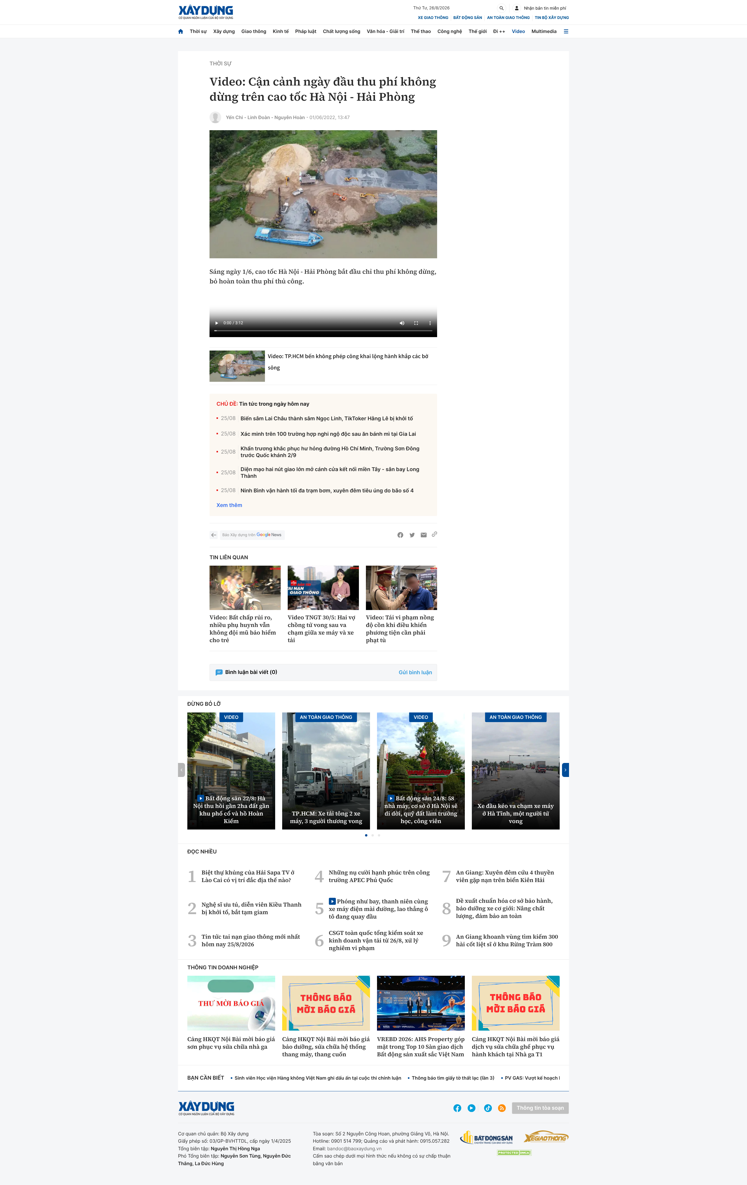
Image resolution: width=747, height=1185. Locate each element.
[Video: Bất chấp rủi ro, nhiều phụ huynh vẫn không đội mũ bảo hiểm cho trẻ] (245, 588)
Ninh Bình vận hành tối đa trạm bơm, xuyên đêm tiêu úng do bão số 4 (327, 491)
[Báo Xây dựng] (206, 12)
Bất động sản (467, 17)
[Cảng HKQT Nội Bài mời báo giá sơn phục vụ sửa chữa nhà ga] (231, 1003)
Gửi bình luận (415, 673)
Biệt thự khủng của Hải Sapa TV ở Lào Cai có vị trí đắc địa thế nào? (248, 876)
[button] (366, 835)
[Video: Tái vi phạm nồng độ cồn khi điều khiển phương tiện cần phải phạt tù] (401, 588)
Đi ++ (499, 31)
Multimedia (544, 31)
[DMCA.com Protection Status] (514, 1153)
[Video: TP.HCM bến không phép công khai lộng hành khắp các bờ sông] (237, 366)
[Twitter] (412, 535)
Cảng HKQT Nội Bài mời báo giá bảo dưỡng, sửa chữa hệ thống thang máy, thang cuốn (326, 1046)
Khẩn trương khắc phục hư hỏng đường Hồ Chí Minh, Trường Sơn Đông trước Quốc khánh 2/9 (330, 452)
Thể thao (421, 31)
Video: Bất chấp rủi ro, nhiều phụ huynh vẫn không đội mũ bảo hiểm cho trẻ (243, 629)
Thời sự (198, 31)
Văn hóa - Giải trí (385, 31)
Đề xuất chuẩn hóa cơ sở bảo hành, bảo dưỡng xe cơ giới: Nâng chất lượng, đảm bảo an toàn (504, 908)
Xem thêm (229, 505)
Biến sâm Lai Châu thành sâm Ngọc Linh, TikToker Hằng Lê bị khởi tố (327, 419)
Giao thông (253, 31)
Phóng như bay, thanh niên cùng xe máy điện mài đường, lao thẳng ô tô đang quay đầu (378, 908)
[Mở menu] (566, 31)
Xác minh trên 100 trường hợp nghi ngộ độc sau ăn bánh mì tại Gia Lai (328, 434)
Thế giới (478, 31)
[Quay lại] (214, 535)
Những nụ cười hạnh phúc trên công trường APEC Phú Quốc (379, 876)
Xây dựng (224, 31)
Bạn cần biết (205, 1078)
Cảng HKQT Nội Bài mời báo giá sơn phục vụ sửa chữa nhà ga (231, 1042)
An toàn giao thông (508, 17)
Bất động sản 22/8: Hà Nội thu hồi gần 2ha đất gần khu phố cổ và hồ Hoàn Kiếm (231, 809)
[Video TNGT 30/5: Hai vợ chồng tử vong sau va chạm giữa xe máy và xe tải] (323, 588)
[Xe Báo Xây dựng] (546, 1136)
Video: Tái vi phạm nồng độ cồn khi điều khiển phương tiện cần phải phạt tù (400, 629)
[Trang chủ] (180, 31)
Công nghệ (449, 31)
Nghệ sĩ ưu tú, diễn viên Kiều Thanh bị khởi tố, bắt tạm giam (252, 908)
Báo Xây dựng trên (238, 535)
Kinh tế (281, 31)
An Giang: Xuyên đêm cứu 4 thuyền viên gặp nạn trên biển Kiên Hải (505, 876)
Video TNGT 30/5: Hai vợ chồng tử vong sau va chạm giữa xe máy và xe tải (321, 629)
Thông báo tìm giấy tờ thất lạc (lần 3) (453, 1078)
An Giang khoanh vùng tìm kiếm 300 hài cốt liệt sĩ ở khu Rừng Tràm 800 (507, 940)
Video (518, 31)
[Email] (423, 535)
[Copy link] (434, 535)
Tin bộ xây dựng (552, 17)
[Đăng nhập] (516, 8)
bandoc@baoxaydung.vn (354, 1148)
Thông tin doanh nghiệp (223, 968)
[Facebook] (400, 535)
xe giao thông (433, 17)
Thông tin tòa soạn (540, 1108)
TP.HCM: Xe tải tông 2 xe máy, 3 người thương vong (326, 817)
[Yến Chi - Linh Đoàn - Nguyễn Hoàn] (215, 117)
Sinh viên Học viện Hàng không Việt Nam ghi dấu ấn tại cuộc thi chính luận (318, 1078)
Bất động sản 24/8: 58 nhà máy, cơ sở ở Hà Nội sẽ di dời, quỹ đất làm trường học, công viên (421, 809)
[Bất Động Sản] (487, 1137)
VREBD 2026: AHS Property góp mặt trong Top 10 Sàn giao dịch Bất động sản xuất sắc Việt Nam (421, 1046)
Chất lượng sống (341, 31)
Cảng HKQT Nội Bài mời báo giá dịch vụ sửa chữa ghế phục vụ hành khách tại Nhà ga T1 (515, 1046)
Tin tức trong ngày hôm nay (274, 404)
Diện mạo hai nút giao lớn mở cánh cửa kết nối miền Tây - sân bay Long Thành (330, 472)
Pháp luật (305, 31)
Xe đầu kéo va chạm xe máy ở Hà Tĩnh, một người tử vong (516, 813)
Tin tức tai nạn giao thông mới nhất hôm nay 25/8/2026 (251, 940)
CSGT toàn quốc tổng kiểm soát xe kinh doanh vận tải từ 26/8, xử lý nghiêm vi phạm (376, 940)
